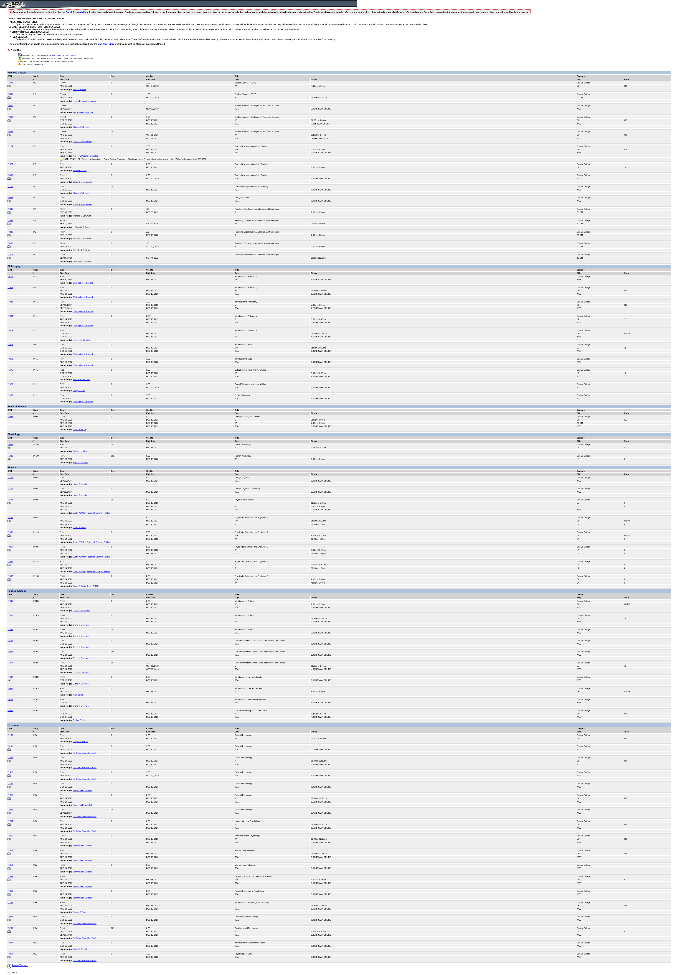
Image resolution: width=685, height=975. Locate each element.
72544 (10, 220)
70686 (10, 243)
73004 (10, 758)
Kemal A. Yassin (80, 484)
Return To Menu (20, 965)
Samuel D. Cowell (80, 463)
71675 (10, 370)
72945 (10, 209)
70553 (10, 94)
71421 (10, 795)
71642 (10, 677)
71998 (10, 83)
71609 (10, 850)
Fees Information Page (77, 12)
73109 (10, 489)
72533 (10, 500)
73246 (10, 232)
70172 (10, 276)
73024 (10, 330)
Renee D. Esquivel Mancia (84, 101)
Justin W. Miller (79, 513)
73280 (10, 710)
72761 (10, 517)
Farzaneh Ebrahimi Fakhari (98, 513)
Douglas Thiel (79, 391)
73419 (10, 344)
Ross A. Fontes (79, 89)
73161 (10, 746)
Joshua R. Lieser (80, 720)
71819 (10, 865)
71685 (10, 395)
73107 (10, 478)
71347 (10, 561)
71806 (10, 601)
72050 (10, 836)
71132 (10, 186)
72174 (10, 146)
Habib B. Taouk (79, 429)
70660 (10, 175)
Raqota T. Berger (80, 741)
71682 (10, 576)
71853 (10, 891)
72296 (10, 417)
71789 (10, 784)
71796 (10, 902)
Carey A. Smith (79, 586)
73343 (10, 302)
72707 (10, 641)
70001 (10, 106)
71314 (10, 255)
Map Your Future (106, 44)
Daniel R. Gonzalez (81, 611)
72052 (10, 615)
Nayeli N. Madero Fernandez (85, 156)
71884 (10, 629)
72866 (10, 117)
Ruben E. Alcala (80, 170)
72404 (10, 943)
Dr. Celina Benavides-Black (85, 753)
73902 (10, 810)
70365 (10, 688)
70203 (10, 699)
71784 (10, 821)
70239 (10, 928)
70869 (10, 547)
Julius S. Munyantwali (82, 142)
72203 (10, 917)
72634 (10, 316)
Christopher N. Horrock (83, 283)
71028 (10, 384)
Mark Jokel (78, 695)
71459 (10, 876)
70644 (10, 132)
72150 (10, 735)
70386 (10, 652)
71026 (10, 456)
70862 (10, 359)
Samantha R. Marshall (82, 790)
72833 (10, 532)
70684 (10, 444)
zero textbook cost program (64, 55)
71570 (10, 164)
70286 (10, 198)
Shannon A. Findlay (81, 127)
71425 (10, 772)
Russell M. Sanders (81, 340)
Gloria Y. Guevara (80, 625)
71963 (10, 663)
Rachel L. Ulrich (80, 451)
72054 (10, 954)
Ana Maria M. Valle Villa (83, 112)
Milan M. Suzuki (80, 949)
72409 (10, 287)
